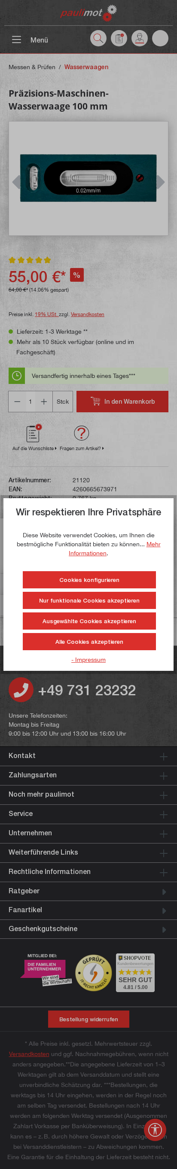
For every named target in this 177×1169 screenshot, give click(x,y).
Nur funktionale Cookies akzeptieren (89, 600)
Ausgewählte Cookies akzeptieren (89, 621)
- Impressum (88, 659)
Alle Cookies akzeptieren (89, 641)
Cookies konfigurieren (89, 579)
